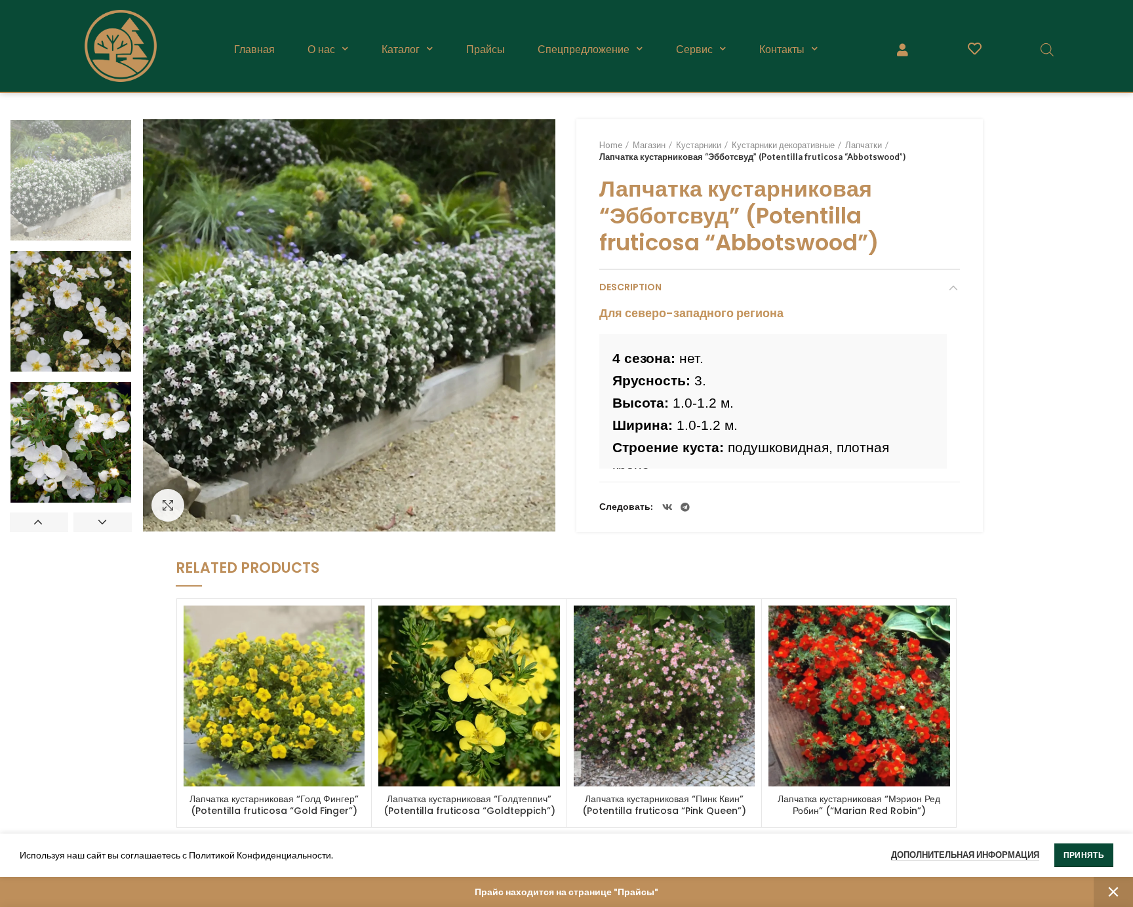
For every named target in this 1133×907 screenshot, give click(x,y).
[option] (71, 180)
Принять (1083, 855)
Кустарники (698, 145)
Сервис (694, 49)
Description (630, 287)
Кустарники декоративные (783, 145)
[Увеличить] (167, 505)
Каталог (401, 49)
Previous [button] (39, 522)
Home (610, 145)
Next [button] (102, 522)
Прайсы (485, 49)
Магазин (649, 145)
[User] (902, 49)
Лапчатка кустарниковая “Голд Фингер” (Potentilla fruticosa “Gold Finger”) (274, 805)
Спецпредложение (583, 49)
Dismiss (1113, 892)
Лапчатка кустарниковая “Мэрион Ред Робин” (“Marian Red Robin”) (859, 805)
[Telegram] (685, 507)
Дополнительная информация (965, 854)
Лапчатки (863, 145)
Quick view (354, 627)
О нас (321, 49)
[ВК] (667, 507)
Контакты (782, 49)
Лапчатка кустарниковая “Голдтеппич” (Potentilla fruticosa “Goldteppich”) (469, 805)
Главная (254, 49)
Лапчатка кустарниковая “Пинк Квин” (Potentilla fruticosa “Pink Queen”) (664, 805)
